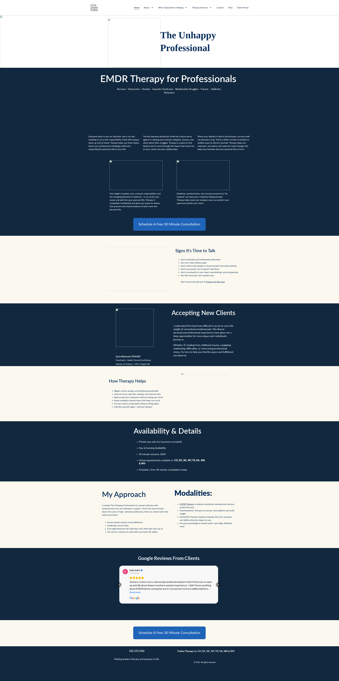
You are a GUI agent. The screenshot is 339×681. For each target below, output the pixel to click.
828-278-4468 (136, 651)
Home (136, 8)
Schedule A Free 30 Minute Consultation (169, 224)
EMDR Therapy (132, 79)
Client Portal (242, 8)
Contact (220, 8)
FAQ (230, 8)
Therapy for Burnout (215, 282)
